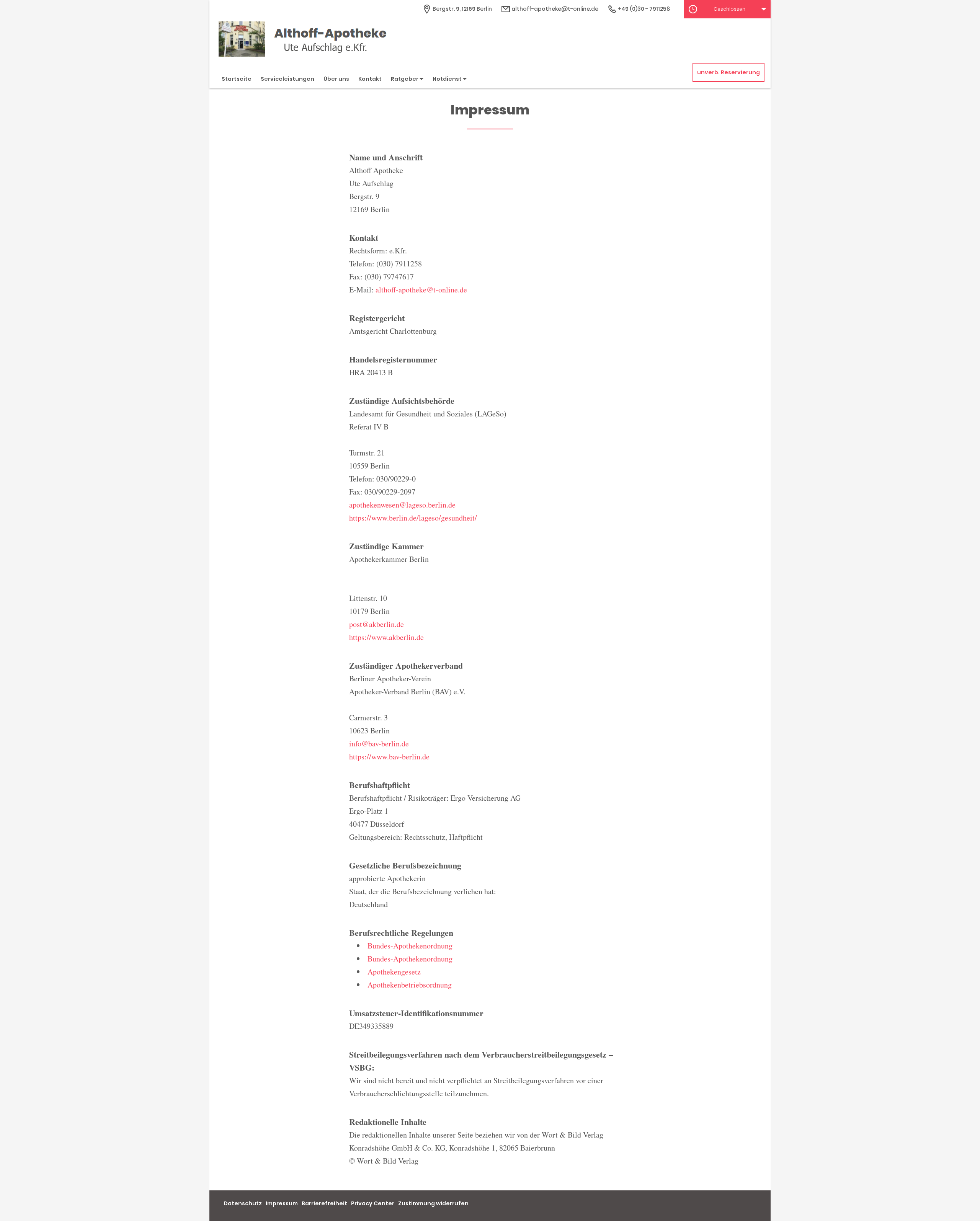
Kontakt (370, 79)
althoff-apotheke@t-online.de (554, 9)
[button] (727, 9)
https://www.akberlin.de (386, 637)
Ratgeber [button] (405, 79)
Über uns (336, 79)
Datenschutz (243, 1203)
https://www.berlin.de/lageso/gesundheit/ (413, 518)
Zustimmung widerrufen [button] (433, 1203)
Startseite (237, 79)
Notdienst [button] (448, 79)
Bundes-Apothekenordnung (410, 945)
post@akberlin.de (376, 624)
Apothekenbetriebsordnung (410, 984)
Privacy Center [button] (372, 1203)
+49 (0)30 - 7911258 (643, 9)
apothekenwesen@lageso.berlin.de (402, 505)
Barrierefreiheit (324, 1203)
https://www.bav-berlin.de (389, 756)
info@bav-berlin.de (379, 743)
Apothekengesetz (394, 971)
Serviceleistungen (287, 79)
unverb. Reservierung (728, 72)
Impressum (282, 1203)
